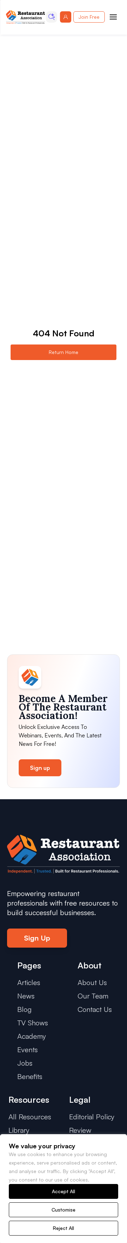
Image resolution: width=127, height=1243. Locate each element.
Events (27, 1049)
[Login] (65, 17)
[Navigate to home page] (25, 17)
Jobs (24, 1063)
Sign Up (37, 937)
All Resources (29, 1116)
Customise (63, 1210)
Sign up (40, 767)
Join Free (89, 17)
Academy (31, 1036)
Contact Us (95, 1009)
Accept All (63, 1191)
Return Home (63, 352)
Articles (28, 982)
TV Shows (32, 1022)
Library (18, 1130)
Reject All (63, 1228)
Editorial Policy (91, 1116)
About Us (92, 982)
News (26, 995)
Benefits (29, 1076)
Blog (24, 1009)
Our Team (93, 995)
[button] (51, 17)
